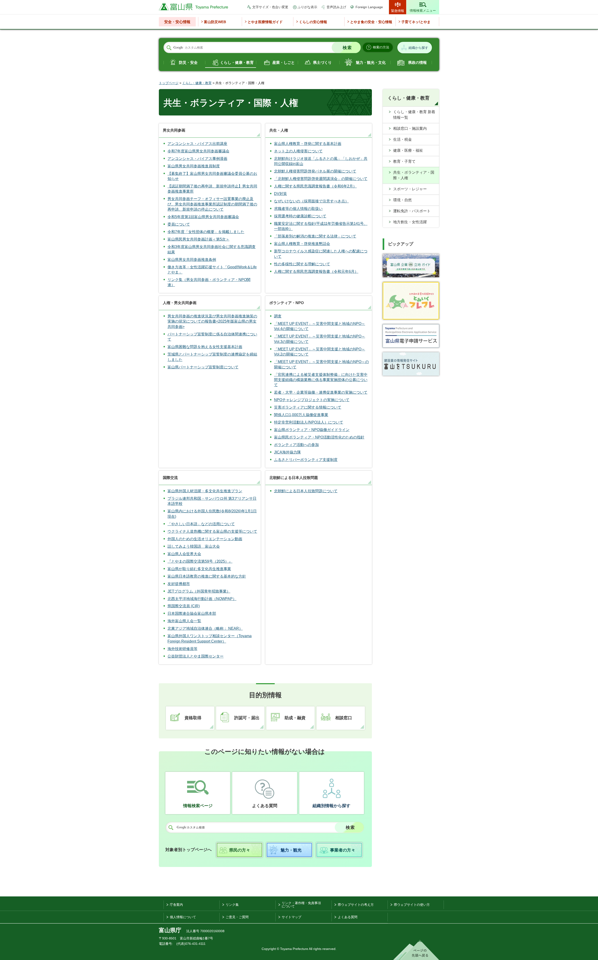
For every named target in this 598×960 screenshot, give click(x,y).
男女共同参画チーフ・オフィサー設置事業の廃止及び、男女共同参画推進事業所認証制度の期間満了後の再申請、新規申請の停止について (212, 204)
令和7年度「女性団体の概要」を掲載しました (205, 232)
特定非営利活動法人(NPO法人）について (308, 422)
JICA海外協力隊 (287, 452)
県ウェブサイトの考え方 (356, 904)
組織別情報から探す (331, 805)
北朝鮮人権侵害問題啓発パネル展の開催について (315, 171)
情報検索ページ (198, 805)
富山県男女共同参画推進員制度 (193, 166)
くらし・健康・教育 (237, 63)
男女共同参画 (174, 130)
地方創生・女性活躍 (410, 222)
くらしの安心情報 (313, 22)
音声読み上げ (336, 7)
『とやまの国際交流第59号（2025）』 (199, 561)
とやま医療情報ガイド (265, 22)
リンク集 (232, 904)
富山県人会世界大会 (184, 554)
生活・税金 (402, 139)
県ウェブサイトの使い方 (412, 904)
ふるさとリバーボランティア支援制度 (306, 460)
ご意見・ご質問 (237, 917)
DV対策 (280, 194)
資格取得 (193, 718)
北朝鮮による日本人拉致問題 (293, 478)
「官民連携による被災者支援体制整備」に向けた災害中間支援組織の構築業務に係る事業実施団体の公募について (320, 380)
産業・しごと (283, 63)
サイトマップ (291, 917)
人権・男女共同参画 (179, 303)
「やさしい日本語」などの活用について (201, 524)
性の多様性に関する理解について (302, 264)
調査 (277, 316)
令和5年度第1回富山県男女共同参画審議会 (203, 217)
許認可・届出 (247, 718)
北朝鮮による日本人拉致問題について (306, 491)
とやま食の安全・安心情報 (371, 22)
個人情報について (183, 917)
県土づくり (322, 63)
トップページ (168, 83)
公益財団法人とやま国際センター (195, 656)
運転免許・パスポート (412, 211)
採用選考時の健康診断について (300, 216)
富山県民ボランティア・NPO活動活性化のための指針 (319, 437)
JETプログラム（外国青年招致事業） (198, 591)
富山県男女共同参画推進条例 (191, 260)
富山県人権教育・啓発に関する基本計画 (307, 144)
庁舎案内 (176, 904)
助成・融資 (295, 718)
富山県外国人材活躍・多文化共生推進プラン (204, 491)
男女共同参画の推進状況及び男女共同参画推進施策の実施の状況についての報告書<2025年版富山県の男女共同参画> (212, 321)
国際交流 (170, 478)
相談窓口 (343, 718)
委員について (178, 224)
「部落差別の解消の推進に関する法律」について (315, 236)
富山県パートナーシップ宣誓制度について (202, 367)
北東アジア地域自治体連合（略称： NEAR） (205, 628)
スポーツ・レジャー (410, 189)
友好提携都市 (178, 584)
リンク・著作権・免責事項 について (301, 904)
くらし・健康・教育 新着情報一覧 (414, 114)
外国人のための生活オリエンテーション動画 (204, 539)
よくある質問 (264, 805)
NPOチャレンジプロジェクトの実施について (311, 400)
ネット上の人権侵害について (298, 151)
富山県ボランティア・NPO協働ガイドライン (311, 430)
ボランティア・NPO (286, 303)
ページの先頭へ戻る (416, 950)
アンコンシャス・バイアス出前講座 (197, 144)
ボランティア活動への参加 (296, 445)
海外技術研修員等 (182, 649)
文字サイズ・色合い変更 (270, 7)
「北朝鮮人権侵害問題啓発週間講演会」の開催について (320, 179)
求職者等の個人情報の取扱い (298, 209)
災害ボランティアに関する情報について (307, 407)
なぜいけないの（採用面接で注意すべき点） (311, 201)
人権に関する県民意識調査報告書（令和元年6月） (316, 271)
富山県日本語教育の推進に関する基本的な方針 (206, 576)
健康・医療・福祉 (408, 150)
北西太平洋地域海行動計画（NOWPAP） (201, 599)
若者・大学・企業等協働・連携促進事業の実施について (320, 392)
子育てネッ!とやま (416, 22)
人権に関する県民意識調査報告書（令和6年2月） (315, 186)
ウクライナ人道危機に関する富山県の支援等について (212, 531)
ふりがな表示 (307, 7)
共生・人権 (278, 130)
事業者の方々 (342, 850)
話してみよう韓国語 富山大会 (193, 546)
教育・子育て (404, 161)
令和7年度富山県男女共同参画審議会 (198, 151)
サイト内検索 (168, 47)
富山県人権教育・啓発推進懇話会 (302, 244)
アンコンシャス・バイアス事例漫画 (197, 159)
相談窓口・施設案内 (410, 128)
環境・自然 (402, 200)
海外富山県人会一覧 (184, 621)
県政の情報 (417, 63)
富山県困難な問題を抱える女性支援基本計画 (204, 347)
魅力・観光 (291, 850)
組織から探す (418, 48)
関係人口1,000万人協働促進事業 (301, 415)
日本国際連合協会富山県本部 (191, 613)
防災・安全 (188, 63)
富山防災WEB (215, 22)
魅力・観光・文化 (371, 63)
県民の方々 (239, 850)
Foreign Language (369, 7)
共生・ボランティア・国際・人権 (413, 175)
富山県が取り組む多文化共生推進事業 (199, 569)
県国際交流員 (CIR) (183, 606)
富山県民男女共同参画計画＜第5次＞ (198, 239)
